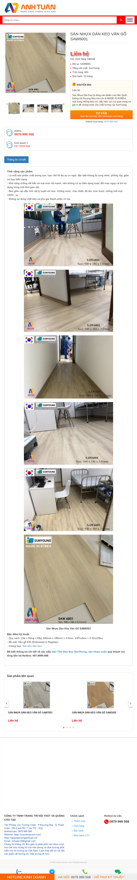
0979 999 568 (111, 121)
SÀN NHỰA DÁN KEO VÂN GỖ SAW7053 (30, 712)
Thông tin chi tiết (16, 159)
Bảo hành (78, 830)
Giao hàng (79, 826)
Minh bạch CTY (82, 835)
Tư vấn (101, 115)
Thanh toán (79, 821)
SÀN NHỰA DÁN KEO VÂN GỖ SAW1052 (94, 712)
